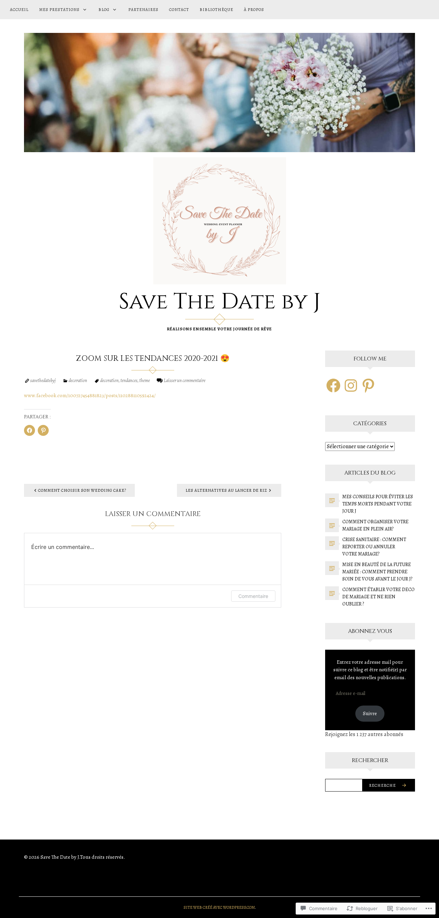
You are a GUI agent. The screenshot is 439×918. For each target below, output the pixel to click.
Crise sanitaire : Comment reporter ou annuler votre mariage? (374, 546)
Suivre (370, 713)
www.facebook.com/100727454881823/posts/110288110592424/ (90, 395)
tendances (129, 380)
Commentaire (253, 596)
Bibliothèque (216, 9)
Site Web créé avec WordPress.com (219, 907)
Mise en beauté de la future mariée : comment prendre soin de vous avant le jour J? (377, 571)
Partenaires (143, 9)
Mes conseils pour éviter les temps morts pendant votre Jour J (377, 503)
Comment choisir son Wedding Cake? (82, 490)
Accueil (19, 9)
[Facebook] (333, 385)
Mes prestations (59, 9)
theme (144, 380)
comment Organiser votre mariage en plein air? (375, 525)
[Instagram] (351, 385)
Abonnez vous (370, 631)
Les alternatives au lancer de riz (226, 490)
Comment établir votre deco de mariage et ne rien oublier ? (378, 596)
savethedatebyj (43, 380)
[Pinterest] (368, 385)
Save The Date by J (220, 302)
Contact (179, 9)
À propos (254, 9)
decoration (78, 380)
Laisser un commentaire (184, 380)
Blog (103, 9)
